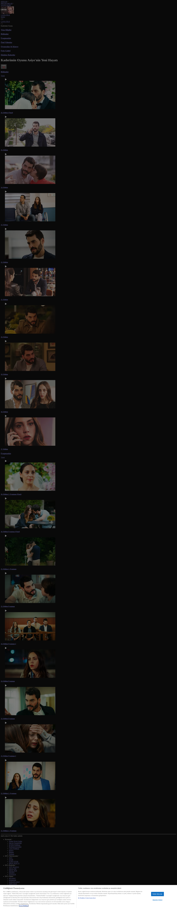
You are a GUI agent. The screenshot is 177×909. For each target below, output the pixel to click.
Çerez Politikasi (23, 905)
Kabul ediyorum (157, 894)
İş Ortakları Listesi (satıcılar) (87, 898)
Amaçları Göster (157, 899)
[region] (88, 897)
